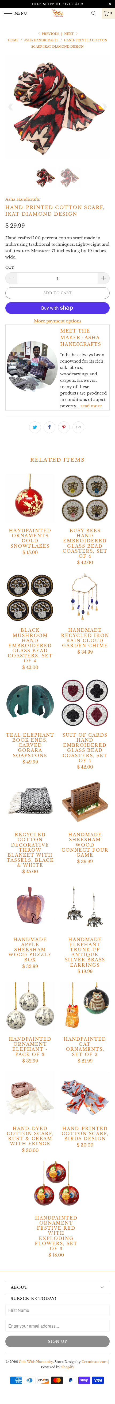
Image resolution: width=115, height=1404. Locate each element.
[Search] (96, 13)
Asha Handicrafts (22, 199)
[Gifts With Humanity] (57, 13)
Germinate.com (95, 1362)
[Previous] (11, 107)
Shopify (67, 1367)
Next (69, 34)
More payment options (57, 320)
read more (91, 405)
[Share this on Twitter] (35, 427)
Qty (9, 267)
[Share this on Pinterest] (64, 427)
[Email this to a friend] (78, 427)
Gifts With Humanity (36, 1362)
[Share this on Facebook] (49, 427)
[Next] (104, 107)
